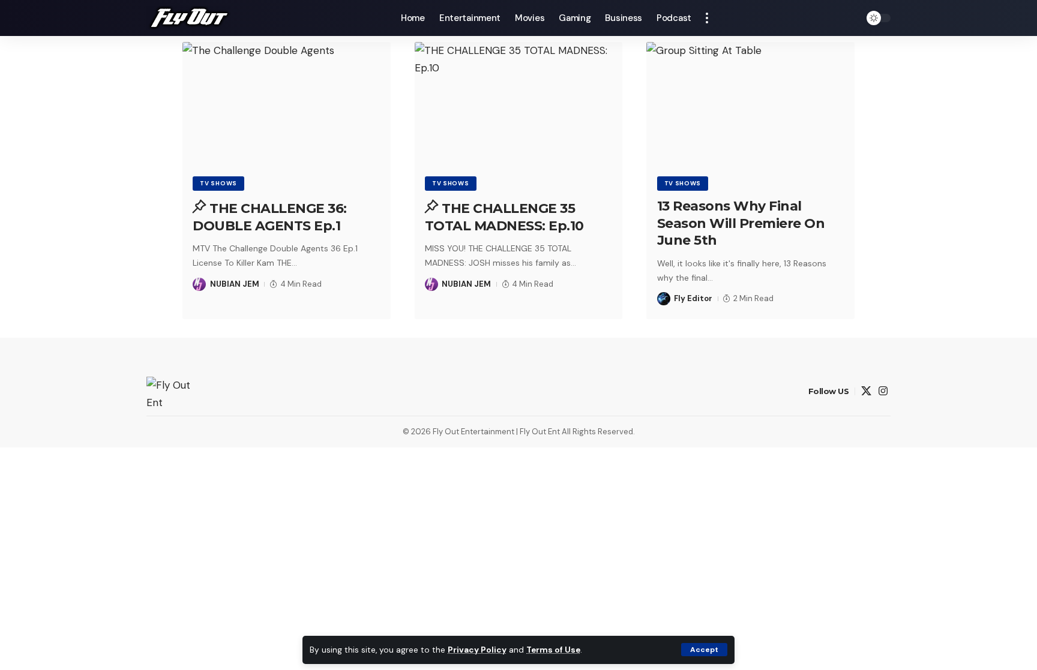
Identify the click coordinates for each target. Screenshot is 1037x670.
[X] (866, 391)
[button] (704, 649)
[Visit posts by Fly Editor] (663, 298)
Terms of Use (553, 650)
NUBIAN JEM (234, 284)
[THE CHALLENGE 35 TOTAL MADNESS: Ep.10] (519, 104)
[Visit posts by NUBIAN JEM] (199, 284)
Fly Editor (693, 298)
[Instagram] (883, 391)
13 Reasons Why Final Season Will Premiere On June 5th (741, 223)
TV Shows (218, 183)
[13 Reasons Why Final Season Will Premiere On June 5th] (750, 104)
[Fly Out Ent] (188, 18)
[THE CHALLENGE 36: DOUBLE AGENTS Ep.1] (286, 104)
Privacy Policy (477, 650)
